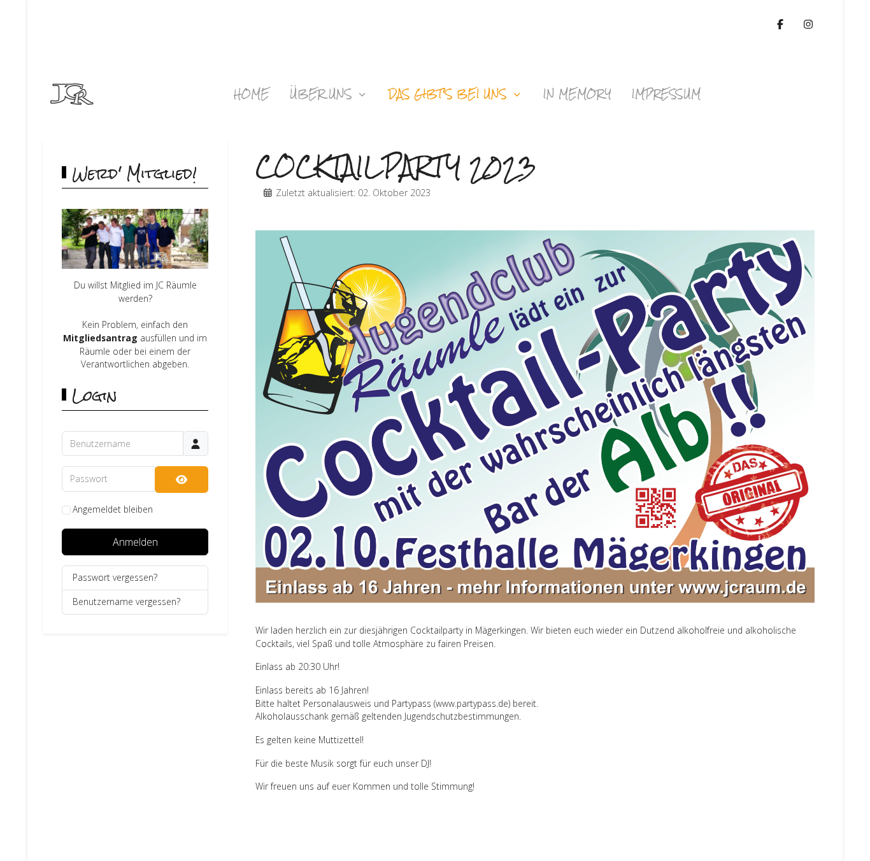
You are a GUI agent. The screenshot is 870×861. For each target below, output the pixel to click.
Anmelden (135, 542)
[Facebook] (780, 24)
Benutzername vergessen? (126, 601)
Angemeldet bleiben (113, 509)
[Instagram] (808, 24)
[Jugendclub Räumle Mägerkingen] (128, 94)
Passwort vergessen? (115, 577)
